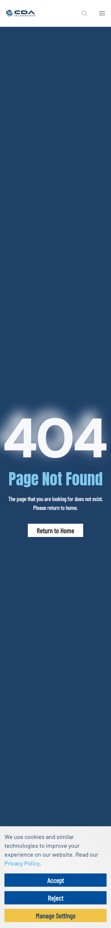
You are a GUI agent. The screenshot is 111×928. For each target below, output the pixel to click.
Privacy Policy (21, 863)
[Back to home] (20, 13)
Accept (55, 880)
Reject (55, 897)
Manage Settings (55, 915)
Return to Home (55, 530)
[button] (84, 13)
